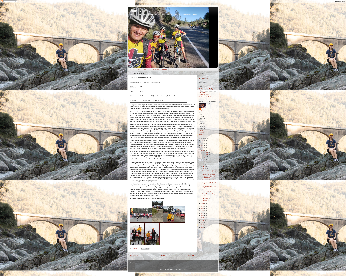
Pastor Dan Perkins (204, 94)
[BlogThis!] (143, 249)
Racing (136, 10)
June (204, 161)
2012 (202, 218)
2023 (202, 140)
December (206, 152)
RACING (147, 69)
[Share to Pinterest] (148, 249)
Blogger (183, 269)
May (204, 164)
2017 (202, 206)
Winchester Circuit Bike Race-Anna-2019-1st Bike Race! (208, 176)
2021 (202, 145)
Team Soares (203, 109)
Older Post (191, 255)
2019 (202, 150)
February (205, 198)
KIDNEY (164, 69)
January (205, 200)
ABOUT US (155, 69)
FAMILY (139, 69)
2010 (202, 222)
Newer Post (134, 255)
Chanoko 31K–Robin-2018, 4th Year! (208, 190)
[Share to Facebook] (147, 249)
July (204, 159)
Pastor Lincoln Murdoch (206, 97)
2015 (202, 210)
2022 (202, 143)
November (206, 154)
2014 (202, 213)
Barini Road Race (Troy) (209, 180)
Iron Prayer (202, 92)
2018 (202, 203)
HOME (132, 69)
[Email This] (142, 249)
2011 (202, 220)
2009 (202, 225)
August (205, 157)
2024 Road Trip (203, 78)
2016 (202, 208)
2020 (202, 147)
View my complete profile (201, 132)
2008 (202, 227)
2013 (202, 215)
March (205, 169)
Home (163, 255)
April (204, 166)
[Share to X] (145, 249)
